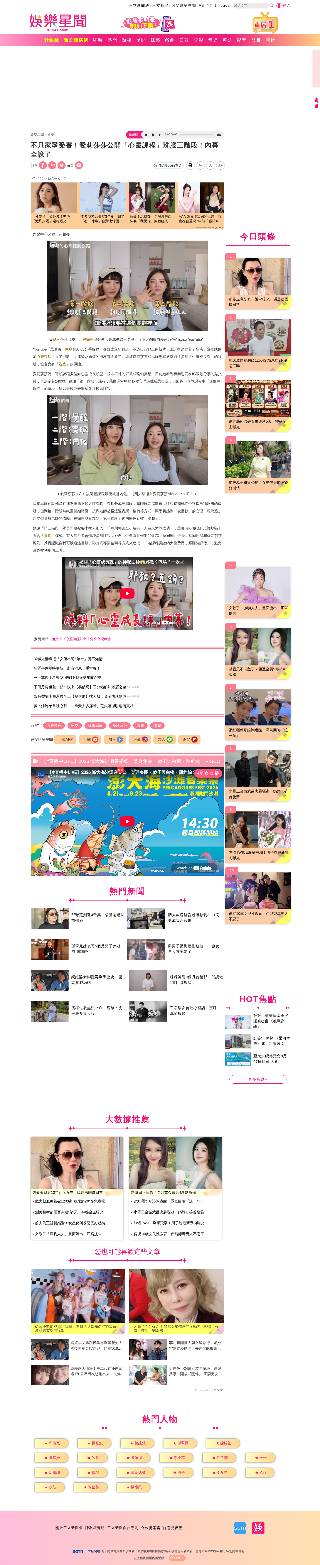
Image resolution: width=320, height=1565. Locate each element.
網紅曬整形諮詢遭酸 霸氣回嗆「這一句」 (169, 1201)
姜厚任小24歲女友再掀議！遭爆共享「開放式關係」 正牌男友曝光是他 (195, 1371)
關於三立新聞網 (69, 1528)
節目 (256, 40)
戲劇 (170, 40)
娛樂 (50, 134)
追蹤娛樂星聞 (183, 5)
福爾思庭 (90, 339)
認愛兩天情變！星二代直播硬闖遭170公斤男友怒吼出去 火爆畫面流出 (98, 1371)
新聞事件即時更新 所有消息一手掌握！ (67, 668)
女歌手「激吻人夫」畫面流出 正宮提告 (68, 1234)
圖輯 (271, 40)
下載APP (65, 739)
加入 (112, 739)
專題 (227, 40)
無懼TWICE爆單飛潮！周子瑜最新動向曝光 (169, 1223)
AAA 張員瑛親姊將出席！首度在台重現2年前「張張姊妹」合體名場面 (200, 219)
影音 (242, 40)
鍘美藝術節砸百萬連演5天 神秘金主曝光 (69, 1212)
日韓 (184, 40)
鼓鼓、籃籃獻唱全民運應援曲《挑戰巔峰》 (271, 1021)
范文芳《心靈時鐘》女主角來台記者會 (81, 639)
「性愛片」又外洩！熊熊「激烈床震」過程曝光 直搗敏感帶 (53, 219)
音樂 (213, 40)
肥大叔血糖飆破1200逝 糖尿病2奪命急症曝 (70, 1201)
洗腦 (62, 364)
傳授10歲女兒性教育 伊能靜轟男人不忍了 (169, 1234)
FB (201, 5)
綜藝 (156, 40)
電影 (199, 40)
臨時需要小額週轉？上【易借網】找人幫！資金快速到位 (80, 696)
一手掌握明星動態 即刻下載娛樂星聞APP (67, 678)
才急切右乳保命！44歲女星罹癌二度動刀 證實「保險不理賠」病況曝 (176, 1328)
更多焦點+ (258, 1079)
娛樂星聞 (37, 134)
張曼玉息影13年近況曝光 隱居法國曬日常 (67, 1193)
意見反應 (175, 1528)
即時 (98, 40)
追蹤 (137, 739)
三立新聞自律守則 (123, 1528)
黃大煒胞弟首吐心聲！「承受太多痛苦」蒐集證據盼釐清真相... (85, 706)
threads (222, 5)
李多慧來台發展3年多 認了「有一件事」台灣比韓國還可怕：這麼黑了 (103, 219)
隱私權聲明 (95, 1528)
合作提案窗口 (153, 1528)
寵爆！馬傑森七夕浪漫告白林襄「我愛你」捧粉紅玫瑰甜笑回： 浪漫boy (151, 219)
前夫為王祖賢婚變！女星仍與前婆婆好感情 (70, 1223)
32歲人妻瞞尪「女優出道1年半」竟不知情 (68, 659)
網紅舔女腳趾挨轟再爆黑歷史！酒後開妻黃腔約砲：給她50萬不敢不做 (97, 1346)
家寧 (68, 349)
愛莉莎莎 (60, 339)
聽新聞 (133, 134)
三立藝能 (160, 5)
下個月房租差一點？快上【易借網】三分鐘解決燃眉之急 (80, 687)
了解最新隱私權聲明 (150, 1558)
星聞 (141, 40)
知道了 (179, 1558)
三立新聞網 (139, 5)
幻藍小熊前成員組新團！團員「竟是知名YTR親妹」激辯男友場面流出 (77, 1328)
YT (209, 5)
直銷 (47, 536)
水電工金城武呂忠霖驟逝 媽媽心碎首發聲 (169, 1212)
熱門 (113, 40)
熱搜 (127, 40)
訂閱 (87, 739)
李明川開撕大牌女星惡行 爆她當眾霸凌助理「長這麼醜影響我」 (195, 1346)
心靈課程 (44, 357)
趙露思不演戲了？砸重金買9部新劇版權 (163, 1193)
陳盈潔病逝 (76, 40)
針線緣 (51, 40)
